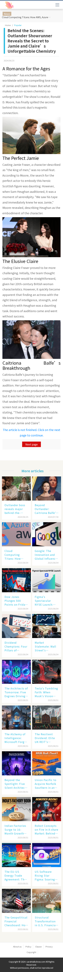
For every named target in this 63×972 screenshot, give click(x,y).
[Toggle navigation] (57, 5)
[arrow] (17, 5)
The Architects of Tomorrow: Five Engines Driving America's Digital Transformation (16, 692)
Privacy (49, 946)
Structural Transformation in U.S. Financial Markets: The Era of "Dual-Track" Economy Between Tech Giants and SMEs (46, 921)
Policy (28, 946)
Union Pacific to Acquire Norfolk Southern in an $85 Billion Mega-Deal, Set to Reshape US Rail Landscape (46, 784)
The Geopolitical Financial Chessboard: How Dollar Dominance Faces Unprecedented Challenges (16, 921)
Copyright (31, 952)
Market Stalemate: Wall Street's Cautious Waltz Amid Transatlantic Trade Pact (45, 646)
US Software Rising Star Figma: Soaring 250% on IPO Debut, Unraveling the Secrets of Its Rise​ (45, 875)
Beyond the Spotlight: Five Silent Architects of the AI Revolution (16, 784)
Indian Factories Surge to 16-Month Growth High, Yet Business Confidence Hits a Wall (15, 829)
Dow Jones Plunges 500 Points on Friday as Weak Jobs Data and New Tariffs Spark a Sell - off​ (16, 600)
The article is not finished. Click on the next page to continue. (31, 432)
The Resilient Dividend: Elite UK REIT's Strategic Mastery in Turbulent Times (46, 738)
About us (17, 946)
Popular (18, 25)
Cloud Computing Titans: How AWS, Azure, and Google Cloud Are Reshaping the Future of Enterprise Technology (27, 17)
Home (8, 25)
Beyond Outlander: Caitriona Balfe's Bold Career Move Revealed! (46, 509)
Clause (38, 946)
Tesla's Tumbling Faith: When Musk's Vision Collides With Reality (46, 692)
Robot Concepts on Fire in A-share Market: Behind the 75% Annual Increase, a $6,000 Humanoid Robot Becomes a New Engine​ (46, 829)
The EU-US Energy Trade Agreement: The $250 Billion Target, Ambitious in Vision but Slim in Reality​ (15, 875)
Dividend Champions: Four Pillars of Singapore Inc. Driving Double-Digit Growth (16, 646)
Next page (31, 444)
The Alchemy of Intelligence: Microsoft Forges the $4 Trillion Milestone (16, 738)
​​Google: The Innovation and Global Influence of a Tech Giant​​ (46, 554)
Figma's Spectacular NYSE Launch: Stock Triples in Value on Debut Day (45, 600)
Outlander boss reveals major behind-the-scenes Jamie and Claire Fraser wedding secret (16, 509)
